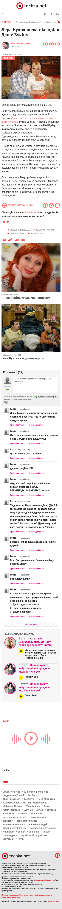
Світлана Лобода (12, 806)
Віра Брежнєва (11, 799)
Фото (47, 806)
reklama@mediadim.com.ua (44, 880)
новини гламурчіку (14, 824)
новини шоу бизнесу (14, 828)
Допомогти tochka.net (28, 22)
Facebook (30, 212)
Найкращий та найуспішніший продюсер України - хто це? (35, 668)
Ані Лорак (33, 795)
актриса (51, 809)
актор (39, 809)
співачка (34, 831)
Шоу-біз (28, 809)
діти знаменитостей (14, 817)
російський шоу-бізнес (43, 828)
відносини (36, 813)
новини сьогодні (37, 824)
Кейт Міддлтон (46, 799)
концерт (8, 820)
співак (21, 831)
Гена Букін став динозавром (23, 358)
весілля (22, 813)
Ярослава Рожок (20, 43)
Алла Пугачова (11, 791)
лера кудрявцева (20, 230)
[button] (51, 14)
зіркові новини (38, 817)
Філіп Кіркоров (11, 809)
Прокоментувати (17, 425)
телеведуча (10, 835)
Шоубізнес (8, 58)
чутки (21, 838)
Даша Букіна (17, 233)
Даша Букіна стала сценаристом (26, 298)
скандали (8, 831)
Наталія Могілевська (35, 802)
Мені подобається (37, 425)
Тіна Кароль (33, 806)
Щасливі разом (45, 230)
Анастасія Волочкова (36, 791)
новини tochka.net (27, 820)
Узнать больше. (54, 901)
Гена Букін (37, 233)
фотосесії (8, 838)
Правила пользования (10, 895)
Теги (5, 782)
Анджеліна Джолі (13, 795)
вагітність (9, 813)
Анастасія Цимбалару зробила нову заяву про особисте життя (35, 642)
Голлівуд (29, 799)
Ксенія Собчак (11, 802)
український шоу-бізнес (33, 835)
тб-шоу (47, 831)
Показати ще (31, 625)
